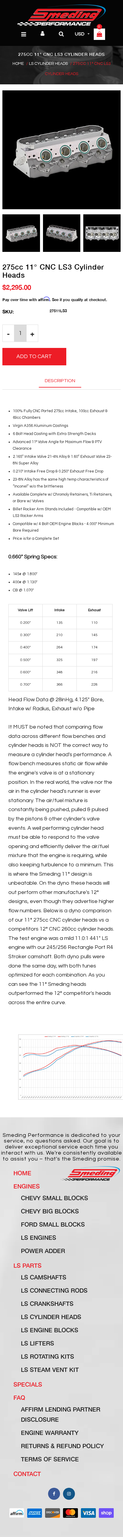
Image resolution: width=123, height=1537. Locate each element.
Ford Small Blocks (53, 1224)
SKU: (8, 311)
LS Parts (27, 1265)
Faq (19, 1397)
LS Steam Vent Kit (50, 1369)
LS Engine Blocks (49, 1329)
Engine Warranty (50, 1432)
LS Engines (38, 1237)
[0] (99, 35)
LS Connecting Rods (54, 1290)
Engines (26, 1186)
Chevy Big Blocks (50, 1211)
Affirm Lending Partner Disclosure (60, 1414)
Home (18, 64)
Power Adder (43, 1250)
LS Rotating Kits (47, 1356)
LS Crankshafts (47, 1303)
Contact (27, 1473)
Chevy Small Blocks (54, 1197)
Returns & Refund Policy (62, 1445)
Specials (27, 1384)
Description (60, 380)
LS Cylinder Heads (48, 64)
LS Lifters (37, 1343)
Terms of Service (50, 1459)
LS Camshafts (43, 1277)
